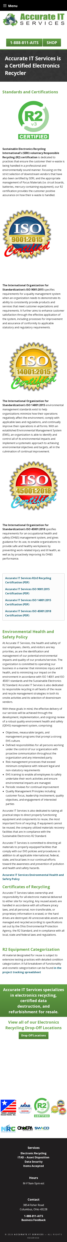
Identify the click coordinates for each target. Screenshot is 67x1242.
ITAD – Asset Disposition (33, 1157)
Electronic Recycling (34, 1153)
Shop (52, 42)
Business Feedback (33, 1220)
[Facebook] (36, 33)
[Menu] (5, 5)
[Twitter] (32, 33)
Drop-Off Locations (33, 1035)
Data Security (33, 1161)
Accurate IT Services (29, 1234)
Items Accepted (33, 1166)
